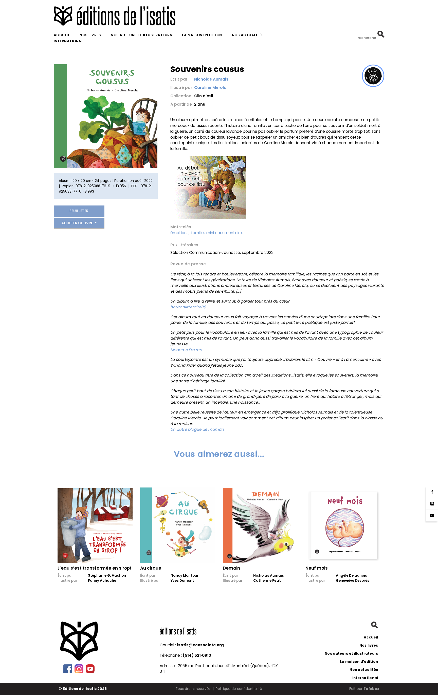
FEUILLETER (78, 211)
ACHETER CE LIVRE (77, 223)
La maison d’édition (202, 35)
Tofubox (371, 688)
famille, (198, 232)
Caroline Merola (210, 87)
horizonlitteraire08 (188, 307)
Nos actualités (248, 35)
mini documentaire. (224, 232)
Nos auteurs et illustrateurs (141, 35)
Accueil (62, 35)
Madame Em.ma (186, 349)
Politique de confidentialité (239, 688)
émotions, (179, 232)
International (68, 41)
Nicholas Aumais (211, 79)
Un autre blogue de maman (197, 429)
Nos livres (90, 35)
